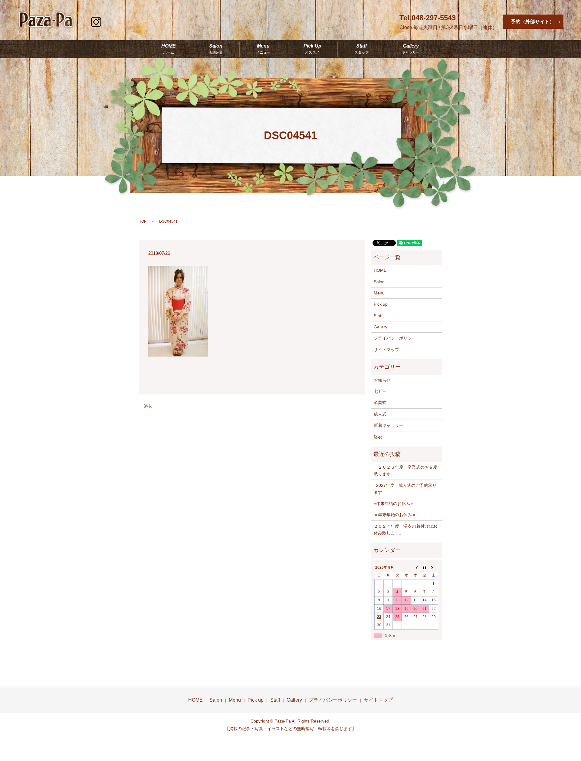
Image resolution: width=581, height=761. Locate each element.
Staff (361, 49)
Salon (215, 49)
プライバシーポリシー (395, 338)
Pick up (381, 304)
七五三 (380, 391)
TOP (142, 221)
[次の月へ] (433, 567)
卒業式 (380, 402)
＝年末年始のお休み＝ (395, 514)
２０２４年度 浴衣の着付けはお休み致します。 (405, 529)
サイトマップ (386, 349)
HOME (168, 49)
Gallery (411, 49)
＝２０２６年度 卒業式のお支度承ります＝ (405, 470)
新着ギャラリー (388, 425)
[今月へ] (424, 567)
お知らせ (382, 380)
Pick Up (312, 49)
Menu (263, 49)
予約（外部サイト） (532, 21)
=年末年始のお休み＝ (394, 503)
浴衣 (148, 406)
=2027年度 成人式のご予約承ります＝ (405, 488)
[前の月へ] (415, 567)
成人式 (380, 414)
